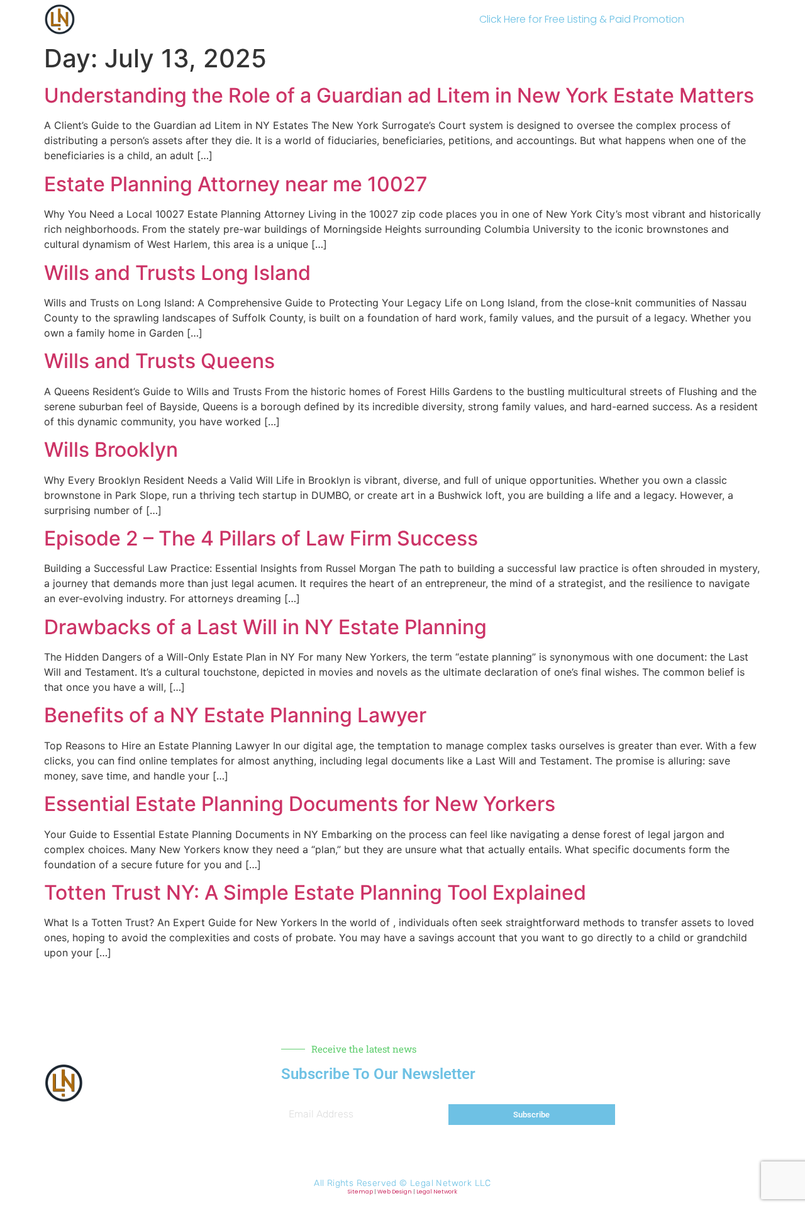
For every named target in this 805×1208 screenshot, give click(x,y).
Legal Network (436, 1191)
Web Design (394, 1191)
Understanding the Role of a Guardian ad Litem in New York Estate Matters (399, 95)
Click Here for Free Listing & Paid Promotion (581, 19)
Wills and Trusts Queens (159, 361)
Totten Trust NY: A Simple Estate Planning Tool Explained (315, 892)
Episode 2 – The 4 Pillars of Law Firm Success (261, 538)
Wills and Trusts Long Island (177, 272)
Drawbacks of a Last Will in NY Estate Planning (265, 627)
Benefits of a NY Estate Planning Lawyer (235, 715)
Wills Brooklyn (111, 449)
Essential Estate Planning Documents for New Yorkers (299, 803)
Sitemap (360, 1191)
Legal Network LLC (450, 1183)
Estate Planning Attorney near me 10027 (236, 184)
